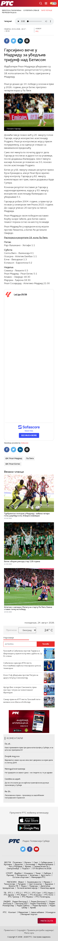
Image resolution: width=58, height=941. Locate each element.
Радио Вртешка (40, 905)
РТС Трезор (13, 897)
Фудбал (18, 873)
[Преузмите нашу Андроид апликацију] (29, 827)
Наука (24, 886)
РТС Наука (48, 893)
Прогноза (11, 630)
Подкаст (26, 868)
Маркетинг (23, 912)
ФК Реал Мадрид (13, 458)
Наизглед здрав (47, 888)
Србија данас (47, 862)
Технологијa (9, 884)
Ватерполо (22, 875)
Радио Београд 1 (20, 901)
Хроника (8, 864)
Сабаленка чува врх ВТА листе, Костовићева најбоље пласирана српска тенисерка (22, 665)
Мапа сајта (47, 921)
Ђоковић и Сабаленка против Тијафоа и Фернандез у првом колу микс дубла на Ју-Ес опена (22, 653)
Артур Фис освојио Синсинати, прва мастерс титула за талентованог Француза (20, 690)
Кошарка (28, 873)
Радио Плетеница (38, 903)
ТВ (5, 893)
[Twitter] (13, 41)
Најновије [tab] (8, 637)
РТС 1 (10, 893)
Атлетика (34, 875)
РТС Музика (27, 897)
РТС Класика (36, 895)
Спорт (9, 873)
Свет (36, 862)
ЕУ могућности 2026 (42, 868)
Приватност (9, 930)
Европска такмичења (11, 10)
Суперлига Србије (31, 10)
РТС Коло (48, 895)
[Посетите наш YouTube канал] (36, 849)
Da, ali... (8, 743)
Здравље (49, 884)
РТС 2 (18, 893)
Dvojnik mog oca (12, 756)
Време (28, 866)
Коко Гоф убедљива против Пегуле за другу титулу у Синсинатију (20, 676)
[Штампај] (27, 41)
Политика (17, 862)
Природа (33, 886)
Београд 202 (22, 903)
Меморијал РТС (38, 877)
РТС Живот (22, 895)
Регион (27, 862)
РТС (5, 912)
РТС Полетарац (42, 897)
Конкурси (50, 912)
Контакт (12, 912)
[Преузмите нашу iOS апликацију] (29, 820)
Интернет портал (29, 914)
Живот (21, 882)
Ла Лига (30, 458)
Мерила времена (45, 864)
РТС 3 (27, 893)
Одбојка (47, 873)
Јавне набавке (37, 912)
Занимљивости (34, 882)
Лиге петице (46, 10)
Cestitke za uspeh (12, 779)
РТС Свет (36, 893)
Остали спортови (21, 877)
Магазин (11, 882)
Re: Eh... (8, 791)
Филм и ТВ (13, 886)
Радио (7, 901)
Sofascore (24, 443)
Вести (7, 862)
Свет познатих (35, 884)
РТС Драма (9, 895)
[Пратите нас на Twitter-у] (23, 849)
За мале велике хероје (27, 888)
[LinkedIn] (20, 41)
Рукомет (10, 875)
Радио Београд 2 (39, 901)
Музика (47, 882)
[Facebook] (6, 41)
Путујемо (22, 884)
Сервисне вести (41, 866)
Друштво (19, 864)
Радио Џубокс (23, 905)
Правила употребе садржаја (40, 930)
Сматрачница (13, 868)
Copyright (21, 930)
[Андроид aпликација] (29, 721)
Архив (33, 907)
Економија (30, 864)
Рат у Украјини (15, 866)
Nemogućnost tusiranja (15, 769)
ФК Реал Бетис (12, 464)
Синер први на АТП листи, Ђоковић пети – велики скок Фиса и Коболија (22, 700)
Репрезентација (9, 12)
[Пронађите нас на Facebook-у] (29, 849)
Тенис (38, 873)
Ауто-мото (46, 875)
